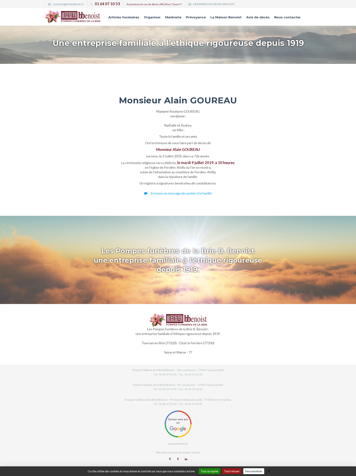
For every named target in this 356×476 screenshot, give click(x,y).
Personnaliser (253, 471)
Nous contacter (287, 17)
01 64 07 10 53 (107, 3)
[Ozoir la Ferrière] (178, 459)
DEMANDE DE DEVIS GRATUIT (214, 4)
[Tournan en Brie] (170, 459)
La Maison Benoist (226, 17)
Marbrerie (173, 17)
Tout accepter (209, 471)
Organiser (152, 17)
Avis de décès (258, 17)
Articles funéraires (123, 17)
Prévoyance (196, 17)
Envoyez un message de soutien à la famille (181, 193)
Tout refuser (232, 471)
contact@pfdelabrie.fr (68, 4)
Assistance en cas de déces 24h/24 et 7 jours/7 (154, 4)
